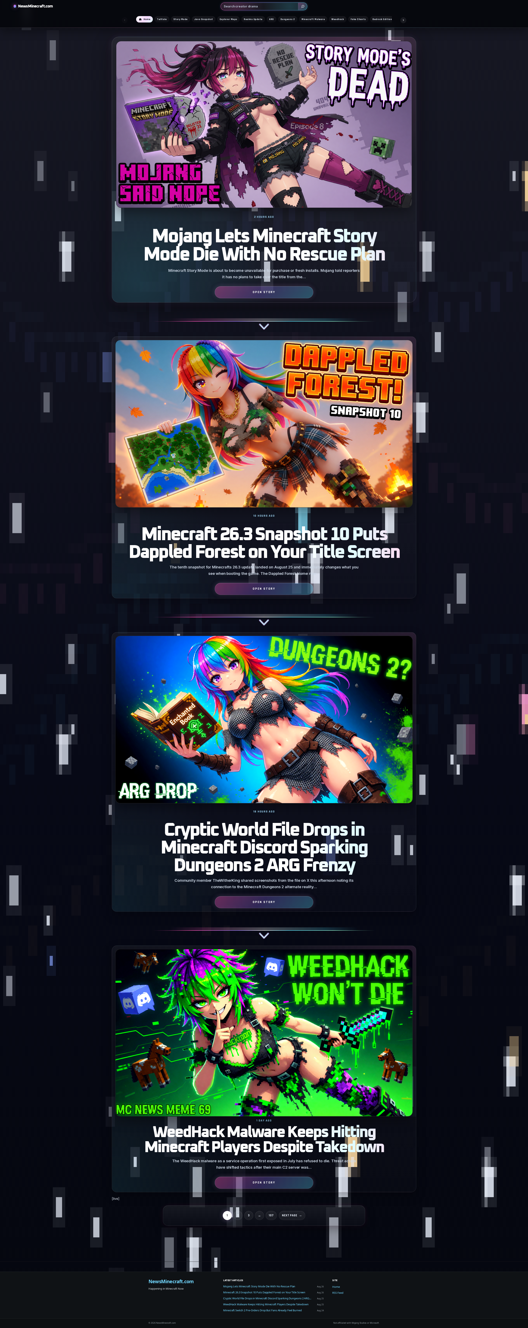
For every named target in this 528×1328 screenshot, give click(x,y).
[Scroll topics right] (403, 20)
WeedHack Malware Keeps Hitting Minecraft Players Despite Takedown (264, 1140)
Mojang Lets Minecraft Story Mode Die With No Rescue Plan (264, 246)
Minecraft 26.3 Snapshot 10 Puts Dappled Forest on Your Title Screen (264, 543)
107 (271, 1215)
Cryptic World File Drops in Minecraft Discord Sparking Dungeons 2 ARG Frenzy (263, 848)
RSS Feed (337, 1293)
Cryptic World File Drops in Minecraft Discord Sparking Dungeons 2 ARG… (267, 1298)
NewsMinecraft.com (35, 6)
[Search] (302, 6)
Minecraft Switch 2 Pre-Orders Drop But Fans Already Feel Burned (262, 1310)
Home (336, 1287)
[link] (264, 186)
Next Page (292, 1215)
